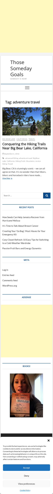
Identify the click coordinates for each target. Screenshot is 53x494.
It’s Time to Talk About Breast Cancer (20, 225)
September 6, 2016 (11, 154)
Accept (26, 467)
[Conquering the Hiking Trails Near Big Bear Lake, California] (26, 121)
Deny (26, 475)
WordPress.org (9, 285)
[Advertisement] (26, 26)
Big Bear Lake (8, 139)
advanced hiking (11, 158)
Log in (5, 269)
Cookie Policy (25, 490)
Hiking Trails (20, 161)
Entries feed (8, 275)
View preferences (26, 483)
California (21, 139)
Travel (32, 139)
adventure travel (25, 158)
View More (10, 178)
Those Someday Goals (21, 68)
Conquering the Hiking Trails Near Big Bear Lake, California (24, 146)
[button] (48, 440)
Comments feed (10, 280)
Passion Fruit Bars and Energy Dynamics (21, 248)
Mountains (30, 161)
